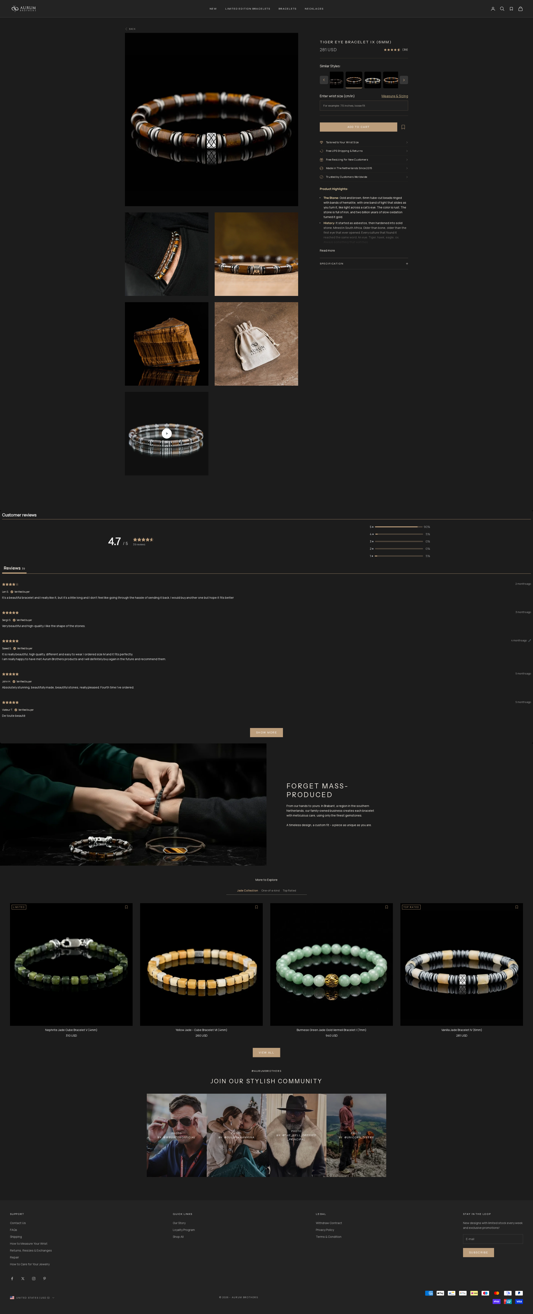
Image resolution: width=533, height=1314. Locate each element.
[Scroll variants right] (404, 80)
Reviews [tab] (14, 568)
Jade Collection (247, 890)
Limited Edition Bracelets (247, 8)
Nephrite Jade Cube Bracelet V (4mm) (71, 1030)
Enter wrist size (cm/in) (337, 96)
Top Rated (289, 890)
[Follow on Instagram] (34, 1279)
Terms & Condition (328, 1237)
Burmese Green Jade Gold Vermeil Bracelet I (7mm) (331, 1030)
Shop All (178, 1237)
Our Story (179, 1223)
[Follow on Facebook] (12, 1279)
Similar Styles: (330, 66)
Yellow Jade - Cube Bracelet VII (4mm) (201, 1030)
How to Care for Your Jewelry (30, 1264)
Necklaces (314, 8)
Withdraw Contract (329, 1223)
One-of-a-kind (270, 890)
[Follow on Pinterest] (44, 1279)
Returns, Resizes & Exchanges (31, 1250)
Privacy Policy (325, 1230)
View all (266, 1052)
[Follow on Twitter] (23, 1279)
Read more (327, 250)
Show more (266, 732)
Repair (14, 1257)
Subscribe (478, 1252)
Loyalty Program (184, 1230)
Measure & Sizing (395, 96)
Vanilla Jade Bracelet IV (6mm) (461, 1030)
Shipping (16, 1237)
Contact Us (18, 1223)
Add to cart (358, 127)
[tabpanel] (266, 659)
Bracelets (287, 8)
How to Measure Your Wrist (28, 1243)
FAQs (13, 1230)
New (213, 8)
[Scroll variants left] (324, 80)
